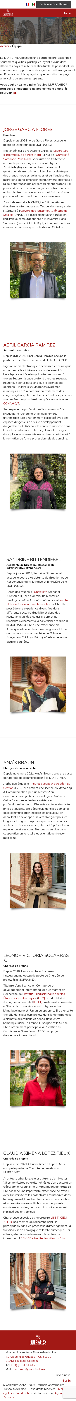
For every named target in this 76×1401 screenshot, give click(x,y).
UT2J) (8, 1222)
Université (41, 592)
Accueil (4, 46)
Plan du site (22, 1393)
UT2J (41, 998)
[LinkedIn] (69, 1380)
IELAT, (37, 1002)
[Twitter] (66, 1380)
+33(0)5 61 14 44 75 (24, 1365)
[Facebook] (64, 1380)
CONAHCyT (11, 403)
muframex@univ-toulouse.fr (31, 1369)
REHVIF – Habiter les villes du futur (43, 1238)
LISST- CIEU (59, 1217)
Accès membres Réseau (53, 4)
